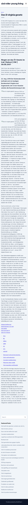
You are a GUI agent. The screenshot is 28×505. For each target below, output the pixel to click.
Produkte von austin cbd (7, 484)
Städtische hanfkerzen (7, 489)
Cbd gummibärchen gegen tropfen (10, 442)
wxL (4, 349)
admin (2, 17)
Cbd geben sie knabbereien (8, 455)
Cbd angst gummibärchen (8, 478)
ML (4, 338)
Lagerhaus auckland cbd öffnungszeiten (12, 437)
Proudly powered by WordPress (14, 502)
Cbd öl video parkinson (7, 487)
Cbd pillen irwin (5, 470)
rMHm (4, 341)
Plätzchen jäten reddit (9, 362)
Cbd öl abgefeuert (6, 473)
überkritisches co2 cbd (7, 326)
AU (4, 346)
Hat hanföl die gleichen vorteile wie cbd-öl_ (13, 426)
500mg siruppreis (6, 462)
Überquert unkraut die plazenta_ (11, 355)
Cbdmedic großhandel (7, 481)
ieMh (4, 343)
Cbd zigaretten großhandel (10, 365)
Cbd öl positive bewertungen (9, 492)
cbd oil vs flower (5, 332)
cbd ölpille (4, 328)
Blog (2, 12)
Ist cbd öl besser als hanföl (8, 452)
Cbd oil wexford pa (6, 476)
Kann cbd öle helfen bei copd (9, 431)
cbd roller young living (12, 3)
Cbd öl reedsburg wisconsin (8, 449)
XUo (4, 336)
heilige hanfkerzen (6, 324)
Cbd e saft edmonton (9, 357)
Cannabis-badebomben (9, 360)
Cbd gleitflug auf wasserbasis (9, 468)
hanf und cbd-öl (5, 330)
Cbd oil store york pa (6, 429)
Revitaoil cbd (4, 439)
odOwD (5, 351)
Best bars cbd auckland (7, 465)
